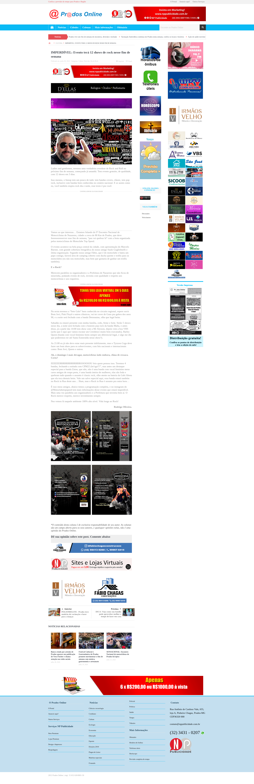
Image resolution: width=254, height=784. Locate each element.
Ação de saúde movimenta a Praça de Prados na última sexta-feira (169, 37)
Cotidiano (92, 714)
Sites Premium (53, 733)
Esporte (91, 741)
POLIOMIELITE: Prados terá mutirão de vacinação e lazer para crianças (75, 614)
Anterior (68, 609)
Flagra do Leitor (94, 752)
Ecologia (92, 725)
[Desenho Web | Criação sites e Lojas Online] (180, 745)
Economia (92, 730)
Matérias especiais (95, 758)
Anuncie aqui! (184, 2)
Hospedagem (53, 750)
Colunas (86, 27)
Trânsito (132, 723)
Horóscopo (133, 754)
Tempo (131, 718)
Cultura (80, 61)
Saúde (131, 712)
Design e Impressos (55, 744)
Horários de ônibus (136, 743)
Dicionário (146, 214)
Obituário (122, 27)
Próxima (115, 609)
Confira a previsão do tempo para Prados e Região (67, 2)
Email (130, 61)
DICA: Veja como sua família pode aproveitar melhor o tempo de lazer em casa (108, 614)
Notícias (62, 27)
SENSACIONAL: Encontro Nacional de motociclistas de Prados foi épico (117, 654)
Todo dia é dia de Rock (91, 61)
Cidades (74, 27)
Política (132, 707)
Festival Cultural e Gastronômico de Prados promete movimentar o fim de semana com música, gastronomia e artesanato (91, 657)
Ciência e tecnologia (96, 708)
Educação (92, 736)
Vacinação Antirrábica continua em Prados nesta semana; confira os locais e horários (109, 37)
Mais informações (104, 27)
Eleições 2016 (94, 747)
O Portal (173, 2)
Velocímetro (146, 217)
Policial (132, 701)
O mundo (92, 763)
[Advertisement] (91, 212)
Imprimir (121, 61)
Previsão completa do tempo (139, 759)
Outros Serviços (199, 2)
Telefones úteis (134, 748)
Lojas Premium (53, 739)
